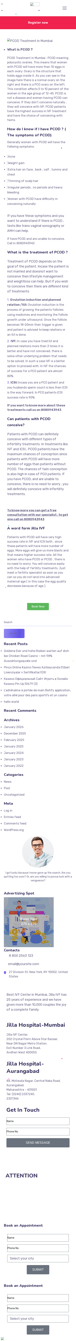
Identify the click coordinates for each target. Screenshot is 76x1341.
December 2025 (15, 733)
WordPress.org (14, 830)
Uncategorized (14, 794)
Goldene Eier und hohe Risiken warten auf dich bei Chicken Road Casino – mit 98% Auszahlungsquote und (36, 656)
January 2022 (14, 766)
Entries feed (12, 817)
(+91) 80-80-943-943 (23, 1156)
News (7, 781)
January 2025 (13, 746)
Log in (8, 810)
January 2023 (13, 759)
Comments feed (15, 823)
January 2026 (14, 727)
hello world (11, 701)
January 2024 (14, 753)
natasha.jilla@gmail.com (24, 1165)
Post (7, 788)
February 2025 (14, 740)
